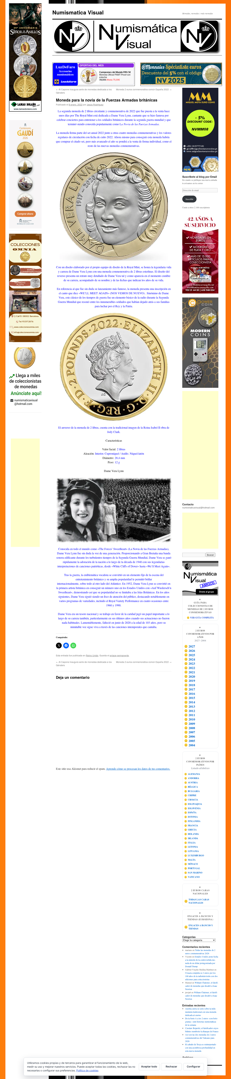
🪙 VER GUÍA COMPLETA (200, 617)
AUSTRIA (191, 782)
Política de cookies (87, 1070)
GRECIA (190, 829)
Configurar (193, 1066)
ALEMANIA (192, 774)
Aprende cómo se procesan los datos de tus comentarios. (138, 769)
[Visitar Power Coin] (200, 342)
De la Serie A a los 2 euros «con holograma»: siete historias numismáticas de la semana (201, 1021)
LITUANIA (191, 851)
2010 (189, 719)
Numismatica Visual (78, 12)
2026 (189, 650)
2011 (189, 715)
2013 (189, 706)
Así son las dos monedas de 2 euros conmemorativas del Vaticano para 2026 (200, 1038)
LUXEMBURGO (194, 855)
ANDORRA (191, 778)
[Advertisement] (25, 493)
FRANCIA (191, 825)
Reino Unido (92, 655)
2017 (189, 689)
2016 (189, 693)
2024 (189, 659)
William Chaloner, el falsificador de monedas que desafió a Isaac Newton (201, 985)
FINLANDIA (192, 821)
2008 (189, 728)
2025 (189, 655)
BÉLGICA (191, 786)
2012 (189, 711)
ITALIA (190, 842)
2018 (189, 685)
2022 (189, 668)
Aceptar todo (149, 1066)
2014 (189, 702)
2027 (189, 646)
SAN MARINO (193, 872)
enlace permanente (119, 655)
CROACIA (191, 799)
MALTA (190, 859)
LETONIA (191, 846)
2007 (189, 732)
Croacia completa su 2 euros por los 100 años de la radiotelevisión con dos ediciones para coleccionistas (201, 976)
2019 (189, 681)
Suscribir (189, 199)
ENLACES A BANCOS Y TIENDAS (198, 927)
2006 (189, 736)
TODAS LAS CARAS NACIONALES (196, 901)
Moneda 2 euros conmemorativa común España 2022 (143, 89)
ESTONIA (191, 816)
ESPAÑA (190, 812)
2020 (189, 676)
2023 (189, 663)
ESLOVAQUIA (193, 804)
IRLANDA (191, 838)
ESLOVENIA (192, 808)
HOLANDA (191, 834)
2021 (189, 672)
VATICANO (192, 877)
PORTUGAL (192, 868)
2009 (189, 723)
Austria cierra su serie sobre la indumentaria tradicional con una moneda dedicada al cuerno (200, 1012)
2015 (189, 698)
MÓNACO (191, 864)
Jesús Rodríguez (95, 104)
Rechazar (171, 1066)
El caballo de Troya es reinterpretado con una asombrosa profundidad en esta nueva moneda (200, 1047)
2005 (189, 741)
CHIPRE (190, 795)
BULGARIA (192, 791)
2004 (189, 745)
